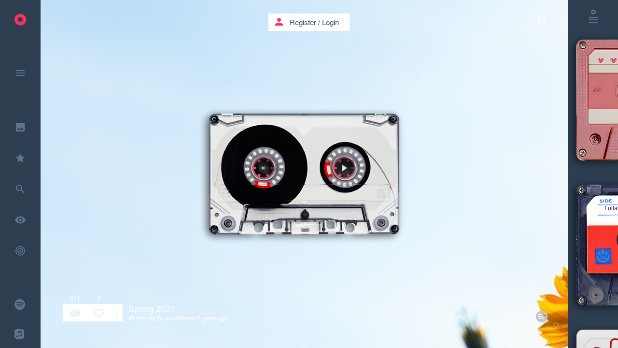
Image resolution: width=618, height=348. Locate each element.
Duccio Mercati (176, 318)
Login (330, 22)
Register (303, 22)
